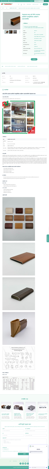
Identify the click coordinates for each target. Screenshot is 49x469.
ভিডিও (24, 4)
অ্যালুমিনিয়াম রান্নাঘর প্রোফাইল (13, 8)
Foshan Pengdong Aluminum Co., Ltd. (25, 467)
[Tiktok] (28, 464)
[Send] (46, 467)
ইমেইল (3, 428)
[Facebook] (20, 464)
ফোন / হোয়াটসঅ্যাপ (27, 428)
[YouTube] (25, 464)
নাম (2, 433)
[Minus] (46, 446)
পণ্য (21, 4)
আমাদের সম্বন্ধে (29, 4)
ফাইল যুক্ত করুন (4, 447)
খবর (40, 4)
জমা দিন (24, 453)
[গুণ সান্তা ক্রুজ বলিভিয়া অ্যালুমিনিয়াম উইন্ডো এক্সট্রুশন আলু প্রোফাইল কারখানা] (6, 407)
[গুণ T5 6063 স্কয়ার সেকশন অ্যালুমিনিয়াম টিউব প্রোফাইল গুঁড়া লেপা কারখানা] (43, 407)
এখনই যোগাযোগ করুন (6, 418)
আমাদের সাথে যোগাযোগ (35, 4)
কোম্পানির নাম (26, 433)
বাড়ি (18, 4)
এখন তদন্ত (45, 4)
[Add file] (30, 467)
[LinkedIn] (23, 464)
